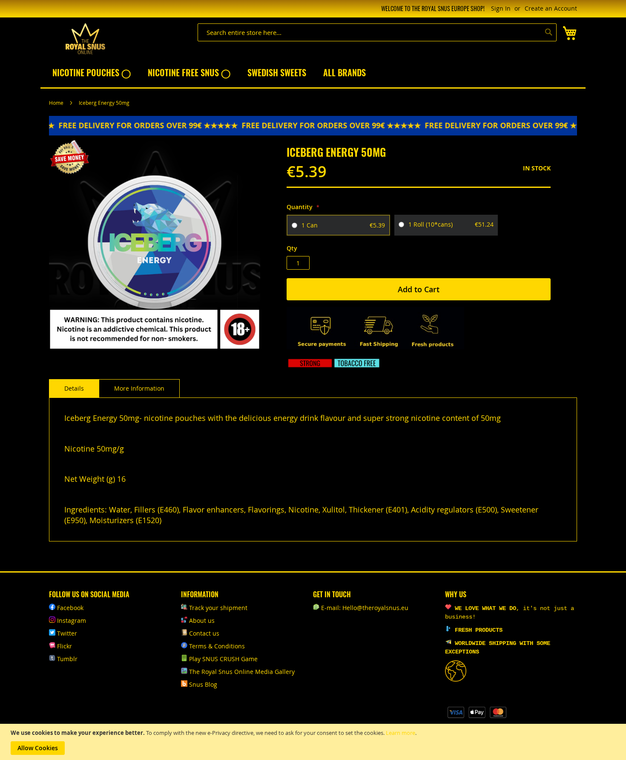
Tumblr (67, 659)
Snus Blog (203, 684)
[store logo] (85, 39)
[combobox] (377, 32)
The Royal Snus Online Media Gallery (242, 672)
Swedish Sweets (276, 72)
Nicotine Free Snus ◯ (189, 72)
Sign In (501, 8)
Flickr (64, 646)
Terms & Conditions (217, 646)
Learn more (400, 733)
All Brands (344, 72)
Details (74, 388)
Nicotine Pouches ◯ (91, 72)
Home (56, 102)
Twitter (67, 633)
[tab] (74, 388)
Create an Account (551, 8)
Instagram (71, 620)
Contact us (204, 633)
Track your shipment (218, 608)
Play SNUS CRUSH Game (223, 659)
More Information (139, 388)
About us (202, 620)
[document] (314, 742)
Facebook (70, 608)
